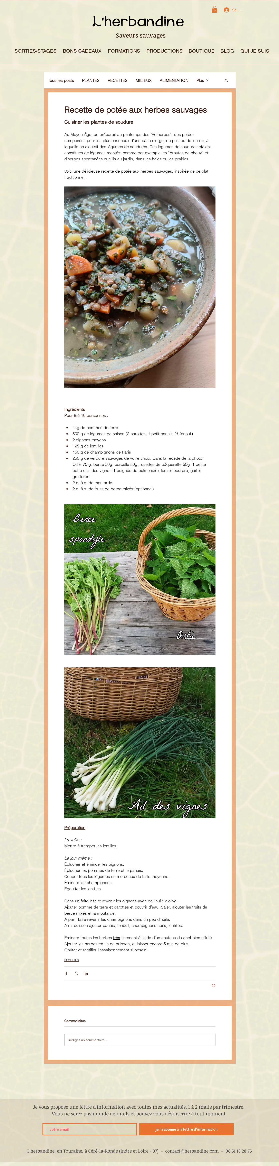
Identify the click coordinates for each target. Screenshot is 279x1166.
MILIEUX (144, 80)
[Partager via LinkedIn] (86, 973)
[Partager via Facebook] (66, 973)
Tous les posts (61, 80)
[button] (215, 9)
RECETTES (117, 80)
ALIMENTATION (174, 80)
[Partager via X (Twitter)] (76, 973)
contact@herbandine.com (192, 1151)
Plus (200, 80)
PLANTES (90, 80)
